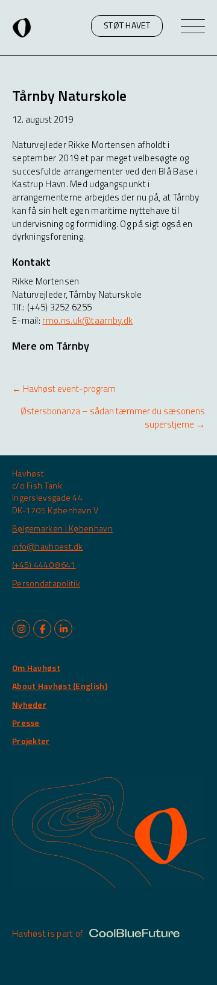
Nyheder (29, 704)
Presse (26, 722)
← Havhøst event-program (64, 389)
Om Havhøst (36, 667)
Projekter (31, 740)
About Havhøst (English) (59, 685)
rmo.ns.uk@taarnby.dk (87, 320)
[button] (127, 26)
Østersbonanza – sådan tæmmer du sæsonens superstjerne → (112, 418)
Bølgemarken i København (62, 528)
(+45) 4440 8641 (44, 564)
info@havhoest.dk (47, 546)
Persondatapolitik (46, 583)
